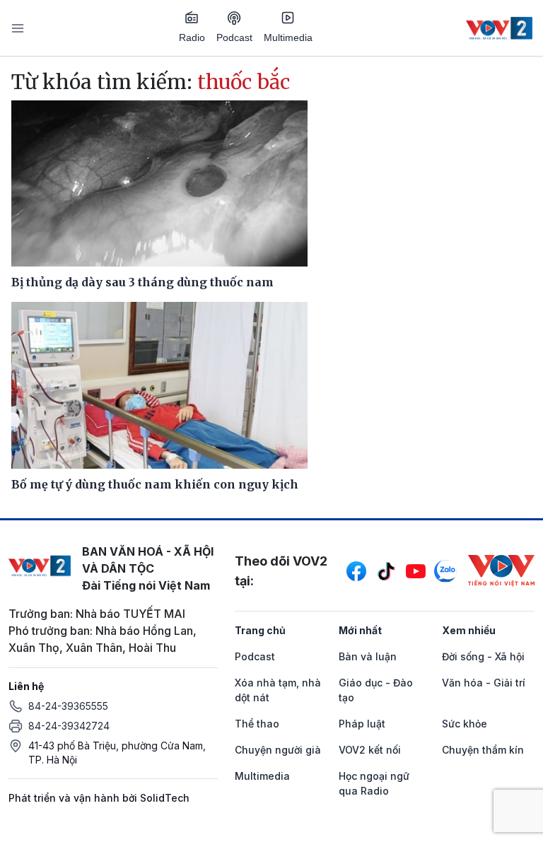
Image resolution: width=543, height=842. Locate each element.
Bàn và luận (368, 656)
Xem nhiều (469, 630)
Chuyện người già (278, 750)
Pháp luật (362, 724)
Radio (192, 37)
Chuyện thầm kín (483, 750)
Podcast (234, 37)
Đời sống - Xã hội (483, 656)
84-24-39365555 (68, 706)
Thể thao (257, 724)
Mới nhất (360, 630)
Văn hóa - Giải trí (483, 683)
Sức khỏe (464, 724)
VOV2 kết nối (370, 750)
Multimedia (288, 37)
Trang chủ (260, 630)
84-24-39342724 (69, 726)
